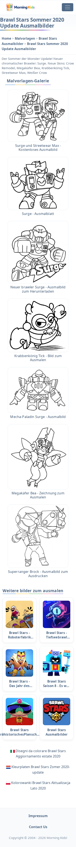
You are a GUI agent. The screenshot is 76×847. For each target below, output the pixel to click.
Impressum (38, 815)
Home (7, 38)
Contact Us (38, 827)
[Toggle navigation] (67, 7)
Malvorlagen (25, 38)
